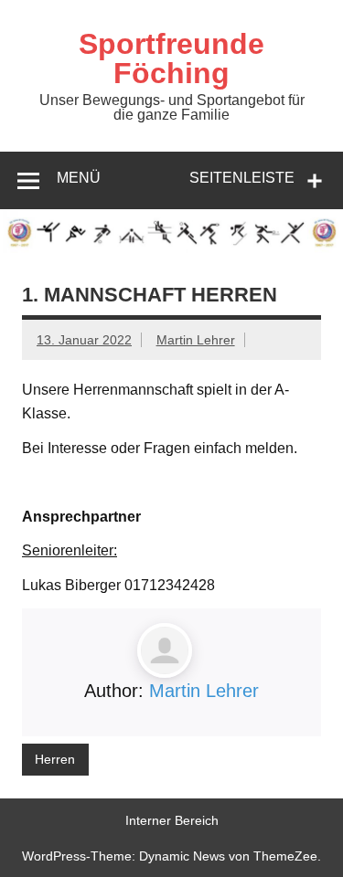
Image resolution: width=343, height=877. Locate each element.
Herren (55, 759)
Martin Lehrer (195, 340)
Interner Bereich (172, 820)
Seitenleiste (242, 177)
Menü (79, 177)
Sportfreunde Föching (171, 58)
